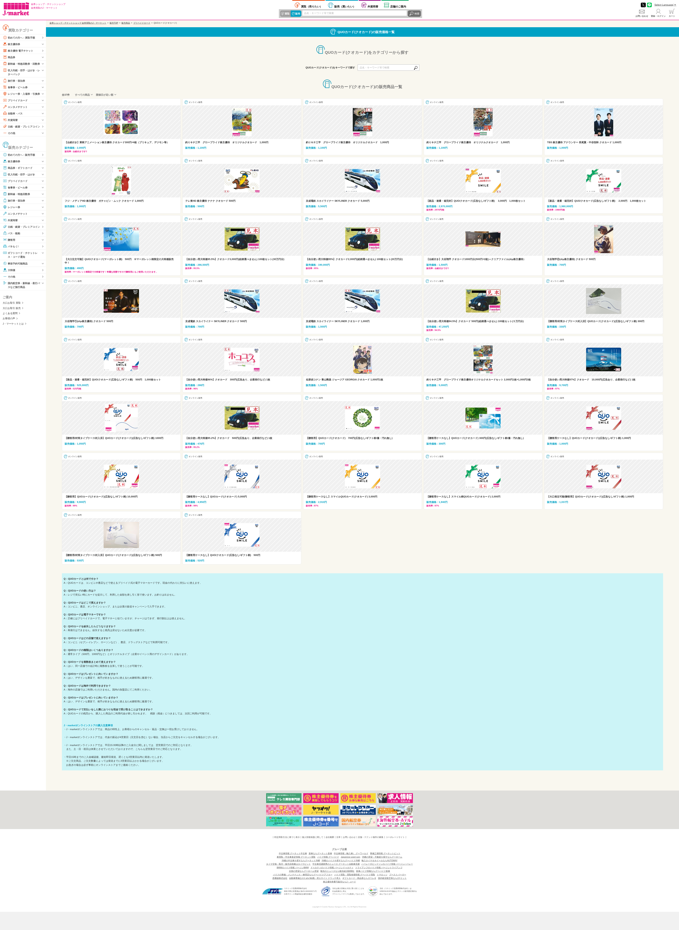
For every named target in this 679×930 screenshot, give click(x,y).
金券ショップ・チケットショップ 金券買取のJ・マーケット (78, 23)
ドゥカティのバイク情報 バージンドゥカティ (332, 867)
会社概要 (330, 837)
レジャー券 (14, 207)
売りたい (311, 6)
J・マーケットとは (13, 323)
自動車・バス (15, 113)
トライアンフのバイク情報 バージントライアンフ (378, 867)
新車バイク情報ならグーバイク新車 (373, 871)
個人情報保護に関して (312, 837)
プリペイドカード (18, 100)
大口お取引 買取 (12, 302)
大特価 (11, 270)
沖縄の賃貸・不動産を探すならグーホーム (382, 857)
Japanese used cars (350, 857)
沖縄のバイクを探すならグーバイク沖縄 (341, 860)
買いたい (345, 6)
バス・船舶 (14, 233)
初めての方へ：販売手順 (21, 154)
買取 (287, 13)
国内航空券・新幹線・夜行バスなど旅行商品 (24, 285)
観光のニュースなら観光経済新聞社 (337, 871)
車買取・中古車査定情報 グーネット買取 (296, 857)
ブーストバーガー (397, 874)
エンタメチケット (18, 107)
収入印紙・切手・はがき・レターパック (24, 72)
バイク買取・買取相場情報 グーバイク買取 (354, 874)
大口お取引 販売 (12, 308)
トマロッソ (382, 874)
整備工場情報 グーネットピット (385, 853)
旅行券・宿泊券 (16, 80)
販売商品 (125, 23)
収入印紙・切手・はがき (21, 174)
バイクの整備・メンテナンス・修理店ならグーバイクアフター (302, 874)
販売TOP (114, 23)
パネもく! (13, 246)
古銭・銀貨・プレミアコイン (24, 126)
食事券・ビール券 (18, 87)
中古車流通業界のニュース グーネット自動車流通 (336, 864)
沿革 (338, 837)
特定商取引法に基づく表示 (287, 837)
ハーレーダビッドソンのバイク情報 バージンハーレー (387, 864)
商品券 (11, 57)
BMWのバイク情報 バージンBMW (293, 867)
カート (672, 16)
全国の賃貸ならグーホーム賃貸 (304, 871)
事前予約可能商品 (18, 263)
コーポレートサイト (395, 837)
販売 (297, 13)
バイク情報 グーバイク (328, 857)
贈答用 (11, 239)
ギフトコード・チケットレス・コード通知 (22, 255)
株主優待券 (14, 44)
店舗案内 (398, 6)
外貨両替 (373, 6)
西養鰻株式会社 (279, 878)
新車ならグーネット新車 (320, 853)
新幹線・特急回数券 (19, 194)
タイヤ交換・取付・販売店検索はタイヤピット (288, 864)
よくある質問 (10, 313)
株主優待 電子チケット (20, 50)
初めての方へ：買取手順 (21, 37)
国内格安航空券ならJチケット (392, 878)
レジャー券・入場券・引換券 (24, 93)
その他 (11, 133)
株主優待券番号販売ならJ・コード (339, 882)
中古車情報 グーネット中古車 (293, 853)
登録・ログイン (658, 16)
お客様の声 (9, 318)
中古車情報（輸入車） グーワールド (351, 853)
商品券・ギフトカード (20, 168)
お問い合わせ (642, 16)
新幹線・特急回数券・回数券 (24, 63)
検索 (416, 13)
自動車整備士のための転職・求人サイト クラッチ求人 (315, 878)
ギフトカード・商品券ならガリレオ (359, 878)
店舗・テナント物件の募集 (370, 837)
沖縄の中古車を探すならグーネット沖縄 (301, 860)
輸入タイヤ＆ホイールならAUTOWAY (379, 860)
